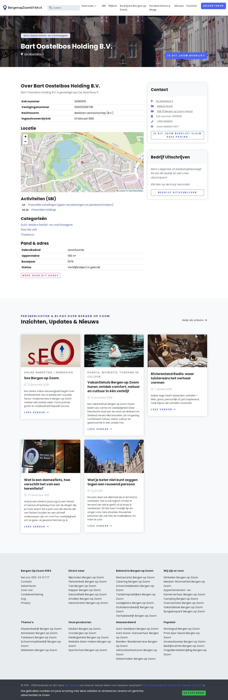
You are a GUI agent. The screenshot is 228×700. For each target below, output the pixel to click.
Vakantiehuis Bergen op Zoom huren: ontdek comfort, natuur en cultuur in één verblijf (113, 386)
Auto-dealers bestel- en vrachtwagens (46, 35)
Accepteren (194, 693)
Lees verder (34, 412)
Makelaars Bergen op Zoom (39, 650)
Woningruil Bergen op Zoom (182, 629)
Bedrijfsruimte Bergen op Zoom (184, 646)
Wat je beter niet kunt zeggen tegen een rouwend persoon (112, 482)
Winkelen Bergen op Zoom (181, 577)
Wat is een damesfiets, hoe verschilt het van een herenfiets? (47, 484)
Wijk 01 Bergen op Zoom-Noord (174, 111)
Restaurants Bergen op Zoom (135, 577)
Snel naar (87, 6)
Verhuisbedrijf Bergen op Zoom (136, 616)
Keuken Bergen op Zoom (84, 629)
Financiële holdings (43, 210)
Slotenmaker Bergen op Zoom (136, 659)
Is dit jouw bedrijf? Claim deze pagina (177, 135)
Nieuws (179, 6)
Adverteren (213, 5)
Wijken (112, 6)
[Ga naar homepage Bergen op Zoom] (22, 8)
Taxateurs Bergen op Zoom (39, 637)
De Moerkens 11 (34, 54)
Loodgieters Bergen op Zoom (135, 603)
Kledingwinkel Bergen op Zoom (88, 637)
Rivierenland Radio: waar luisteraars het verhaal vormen (172, 378)
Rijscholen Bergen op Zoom (86, 577)
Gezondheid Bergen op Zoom (87, 594)
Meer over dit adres (40, 275)
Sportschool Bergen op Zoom (87, 650)
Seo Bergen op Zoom (41, 378)
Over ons (27, 590)
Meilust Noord (165, 106)
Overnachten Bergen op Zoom (184, 603)
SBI (104, 6)
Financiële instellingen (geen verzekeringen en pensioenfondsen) (70, 205)
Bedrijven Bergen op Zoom (133, 7)
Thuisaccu (27, 234)
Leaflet (121, 190)
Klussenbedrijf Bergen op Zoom (41, 629)
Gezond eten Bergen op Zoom (88, 603)
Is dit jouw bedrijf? (186, 55)
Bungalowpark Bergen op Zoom (184, 611)
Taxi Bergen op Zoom (82, 586)
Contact (191, 6)
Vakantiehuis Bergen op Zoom (183, 607)
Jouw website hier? (168, 126)
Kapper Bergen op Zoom (84, 590)
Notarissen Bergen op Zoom (39, 633)
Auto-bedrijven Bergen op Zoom (137, 629)
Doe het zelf (29, 230)
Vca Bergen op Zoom (82, 633)
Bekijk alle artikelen (193, 320)
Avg (23, 599)
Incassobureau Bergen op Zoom (184, 642)
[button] (82, 162)
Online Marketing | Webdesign (48, 372)
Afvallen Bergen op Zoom (85, 599)
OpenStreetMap (136, 190)
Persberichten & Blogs (159, 7)
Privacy (26, 603)
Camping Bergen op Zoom (181, 599)
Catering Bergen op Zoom (133, 582)
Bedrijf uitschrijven (177, 192)
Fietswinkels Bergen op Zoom (87, 582)
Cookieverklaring (32, 594)
